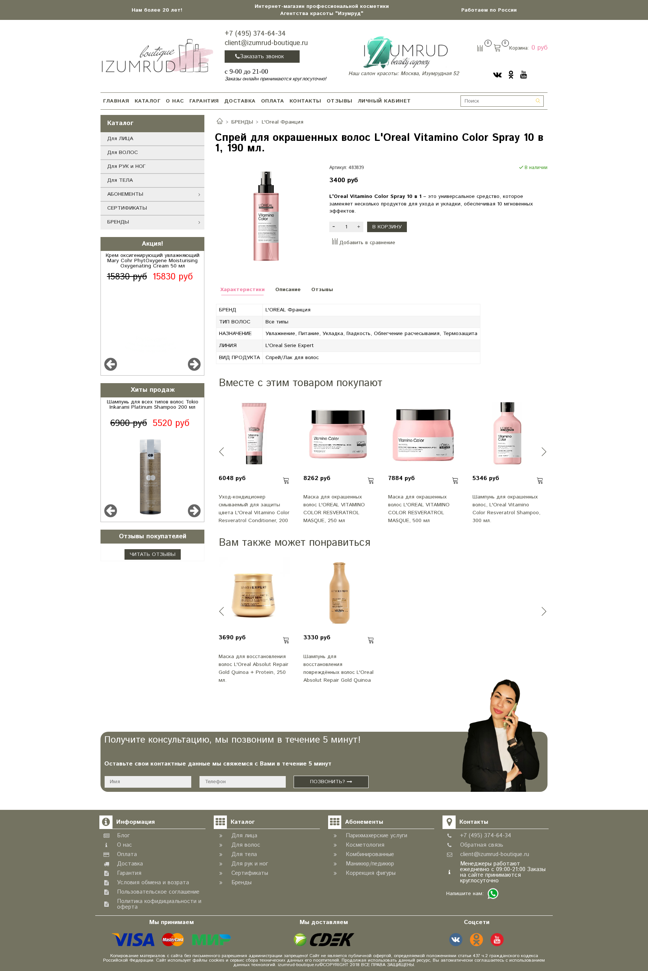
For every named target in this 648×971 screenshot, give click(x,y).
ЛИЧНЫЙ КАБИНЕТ (384, 101)
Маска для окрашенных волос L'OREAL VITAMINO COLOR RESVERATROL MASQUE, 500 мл (419, 508)
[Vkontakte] (497, 74)
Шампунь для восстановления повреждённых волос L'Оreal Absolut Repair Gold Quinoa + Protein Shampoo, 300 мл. (338, 668)
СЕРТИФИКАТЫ (127, 208)
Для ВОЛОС (122, 152)
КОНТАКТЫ (305, 101)
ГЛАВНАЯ (116, 101)
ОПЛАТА (272, 101)
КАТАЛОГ (148, 101)
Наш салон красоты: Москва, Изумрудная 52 (403, 73)
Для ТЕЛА (120, 180)
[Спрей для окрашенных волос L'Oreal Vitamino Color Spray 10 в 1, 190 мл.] (267, 216)
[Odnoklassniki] (511, 74)
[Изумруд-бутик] (157, 55)
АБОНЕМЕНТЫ (125, 194)
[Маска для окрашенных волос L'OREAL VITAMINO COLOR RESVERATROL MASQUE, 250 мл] (339, 433)
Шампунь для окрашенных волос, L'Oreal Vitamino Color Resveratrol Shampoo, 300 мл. (506, 508)
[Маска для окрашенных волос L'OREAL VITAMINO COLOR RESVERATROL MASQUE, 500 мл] (423, 433)
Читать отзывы (153, 554)
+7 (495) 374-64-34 (255, 34)
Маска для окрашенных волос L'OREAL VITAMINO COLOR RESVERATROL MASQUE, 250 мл (334, 508)
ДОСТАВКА (240, 101)
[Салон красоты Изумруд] (405, 52)
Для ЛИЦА (120, 138)
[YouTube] (523, 74)
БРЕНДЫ (118, 222)
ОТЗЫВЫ (339, 101)
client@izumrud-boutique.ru (266, 43)
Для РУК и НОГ (126, 166)
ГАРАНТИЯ (204, 101)
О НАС (175, 101)
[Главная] (219, 122)
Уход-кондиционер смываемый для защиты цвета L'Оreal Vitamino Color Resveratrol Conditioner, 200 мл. (254, 508)
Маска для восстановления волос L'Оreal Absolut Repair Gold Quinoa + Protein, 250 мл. (253, 668)
